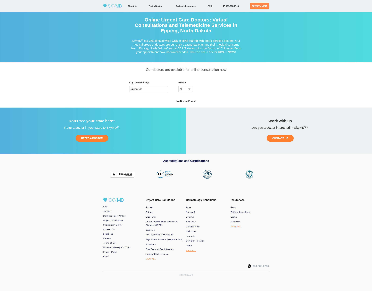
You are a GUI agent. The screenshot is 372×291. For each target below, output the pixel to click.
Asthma (149, 212)
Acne (188, 207)
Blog (105, 207)
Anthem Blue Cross (240, 212)
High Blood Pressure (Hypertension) (164, 239)
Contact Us (109, 229)
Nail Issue (191, 231)
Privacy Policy (110, 252)
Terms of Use (110, 243)
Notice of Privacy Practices (117, 247)
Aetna (234, 207)
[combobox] (185, 89)
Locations (108, 234)
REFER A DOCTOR (92, 138)
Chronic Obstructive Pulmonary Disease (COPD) (162, 223)
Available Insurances (186, 6)
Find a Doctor (156, 6)
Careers (107, 238)
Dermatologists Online (114, 216)
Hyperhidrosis (193, 226)
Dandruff (190, 212)
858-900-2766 (232, 6)
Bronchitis (151, 217)
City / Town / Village (139, 82)
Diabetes (150, 230)
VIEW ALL (151, 259)
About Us (132, 6)
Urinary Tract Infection (157, 254)
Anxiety (149, 207)
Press (106, 256)
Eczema (190, 217)
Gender (182, 82)
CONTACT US (280, 138)
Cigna (234, 217)
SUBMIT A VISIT (259, 6)
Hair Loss (191, 221)
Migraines (151, 244)
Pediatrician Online (113, 225)
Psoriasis (190, 236)
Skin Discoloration (195, 241)
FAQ (210, 6)
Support (107, 211)
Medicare (235, 221)
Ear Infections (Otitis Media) (160, 235)
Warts (189, 245)
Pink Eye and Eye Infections (160, 249)
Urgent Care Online (113, 220)
